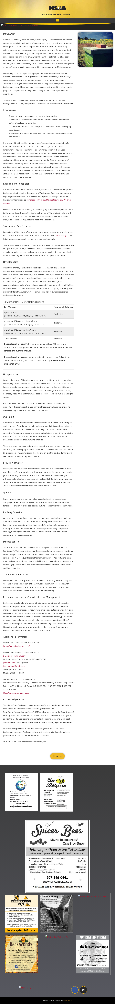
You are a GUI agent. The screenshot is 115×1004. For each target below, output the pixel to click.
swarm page (61, 235)
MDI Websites (67, 1000)
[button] (57, 20)
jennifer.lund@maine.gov (14, 666)
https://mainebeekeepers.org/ (16, 646)
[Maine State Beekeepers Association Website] (19, 26)
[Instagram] (83, 990)
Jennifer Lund (9, 662)
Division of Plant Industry (14, 656)
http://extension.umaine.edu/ (16, 693)
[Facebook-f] (75, 990)
